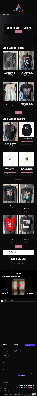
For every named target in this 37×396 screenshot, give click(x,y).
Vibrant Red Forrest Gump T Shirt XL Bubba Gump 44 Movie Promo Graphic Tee (10, 237)
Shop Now (18, 31)
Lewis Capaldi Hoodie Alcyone (27, 138)
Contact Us (5, 360)
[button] (2, 7)
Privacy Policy (5, 347)
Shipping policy (24, 395)
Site (3, 369)
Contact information (31, 395)
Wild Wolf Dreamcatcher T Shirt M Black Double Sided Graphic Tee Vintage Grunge (26, 206)
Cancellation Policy (6, 357)
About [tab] (6, 300)
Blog (3, 367)
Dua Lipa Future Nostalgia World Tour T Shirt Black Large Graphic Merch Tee (27, 237)
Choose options (26, 142)
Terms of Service (6, 349)
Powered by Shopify (14, 394)
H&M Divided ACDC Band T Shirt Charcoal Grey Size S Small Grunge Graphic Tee (10, 73)
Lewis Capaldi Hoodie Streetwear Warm (10, 169)
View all (18, 112)
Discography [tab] (11, 300)
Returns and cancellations (16, 347)
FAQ (3, 362)
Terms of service (31, 394)
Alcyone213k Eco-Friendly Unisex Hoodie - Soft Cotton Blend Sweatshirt (27, 169)
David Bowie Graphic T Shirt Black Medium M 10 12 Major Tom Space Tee (27, 104)
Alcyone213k (9, 394)
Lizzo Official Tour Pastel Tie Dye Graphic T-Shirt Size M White (10, 104)
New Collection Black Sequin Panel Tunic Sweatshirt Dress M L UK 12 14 (10, 144)
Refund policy (20, 394)
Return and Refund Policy (6, 352)
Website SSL (5, 364)
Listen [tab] (2, 300)
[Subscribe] (27, 266)
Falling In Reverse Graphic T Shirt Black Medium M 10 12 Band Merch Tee (27, 73)
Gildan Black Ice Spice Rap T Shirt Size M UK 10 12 (10, 206)
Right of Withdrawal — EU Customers (18, 351)
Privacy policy (26, 394)
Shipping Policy (6, 355)
